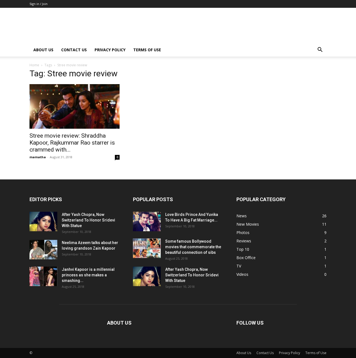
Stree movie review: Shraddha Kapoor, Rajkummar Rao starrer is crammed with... (72, 142)
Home (34, 65)
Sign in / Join (38, 4)
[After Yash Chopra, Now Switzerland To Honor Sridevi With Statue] (43, 221)
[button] (320, 50)
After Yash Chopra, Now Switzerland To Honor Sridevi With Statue (88, 220)
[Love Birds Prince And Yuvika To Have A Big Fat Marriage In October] (147, 221)
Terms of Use (147, 49)
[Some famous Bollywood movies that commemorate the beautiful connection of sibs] (147, 248)
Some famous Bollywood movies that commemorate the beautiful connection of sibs (193, 247)
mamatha (37, 157)
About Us (43, 49)
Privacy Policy (110, 49)
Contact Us (74, 49)
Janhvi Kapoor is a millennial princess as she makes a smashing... (88, 275)
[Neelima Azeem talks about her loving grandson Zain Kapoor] (43, 249)
